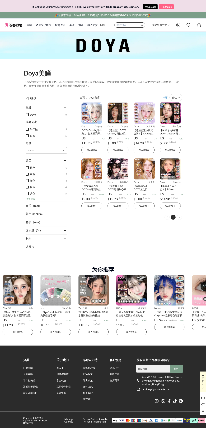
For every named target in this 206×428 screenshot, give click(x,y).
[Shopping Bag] (199, 25)
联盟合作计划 (63, 386)
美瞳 (29, 24)
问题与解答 (62, 374)
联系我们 (114, 368)
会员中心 (61, 392)
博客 (81, 24)
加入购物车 (92, 150)
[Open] (63, 150)
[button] (46, 107)
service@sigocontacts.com (155, 389)
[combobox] (44, 150)
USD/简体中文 (159, 24)
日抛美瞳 (28, 368)
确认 (176, 368)
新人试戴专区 (30, 392)
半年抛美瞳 (29, 380)
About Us (61, 368)
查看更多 (31, 199)
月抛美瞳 (28, 374)
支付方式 (88, 386)
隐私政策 (88, 380)
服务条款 (88, 392)
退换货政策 (89, 368)
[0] (199, 25)
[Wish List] (188, 25)
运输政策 (88, 374)
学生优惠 (61, 380)
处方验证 (88, 398)
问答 (102, 24)
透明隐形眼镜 (43, 24)
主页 (82, 97)
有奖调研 (114, 380)
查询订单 (114, 374)
